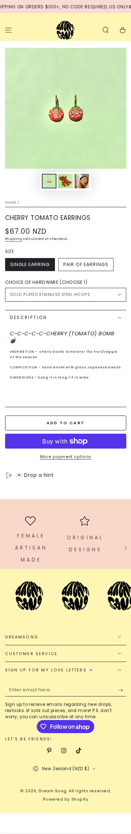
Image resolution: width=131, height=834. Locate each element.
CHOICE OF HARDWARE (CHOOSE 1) (46, 282)
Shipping (13, 239)
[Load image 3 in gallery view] (82, 181)
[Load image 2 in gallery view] (65, 181)
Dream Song (53, 791)
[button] (105, 30)
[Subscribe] (122, 690)
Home (11, 202)
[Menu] (8, 30)
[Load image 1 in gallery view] (49, 181)
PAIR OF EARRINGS (85, 264)
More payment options (65, 456)
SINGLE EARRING (30, 264)
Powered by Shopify (65, 799)
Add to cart (65, 423)
